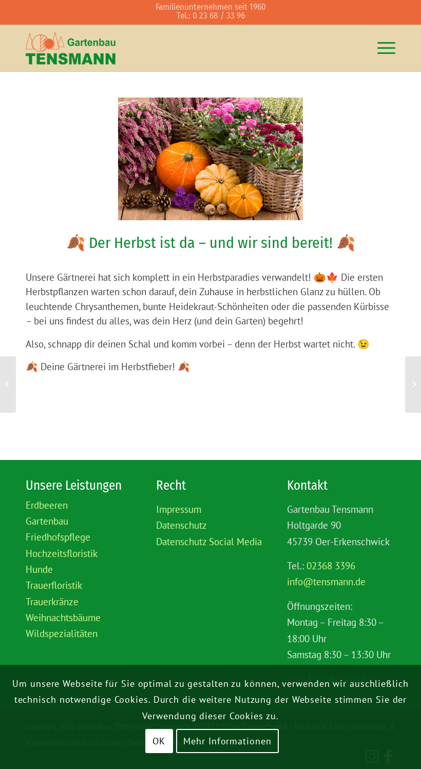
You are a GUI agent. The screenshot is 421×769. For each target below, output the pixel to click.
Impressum (178, 509)
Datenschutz (181, 525)
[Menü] (381, 48)
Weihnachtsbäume (63, 617)
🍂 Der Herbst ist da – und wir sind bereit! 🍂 (210, 243)
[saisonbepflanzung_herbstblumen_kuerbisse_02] (210, 159)
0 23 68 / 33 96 (219, 15)
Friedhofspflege (58, 537)
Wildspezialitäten (62, 633)
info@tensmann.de (326, 581)
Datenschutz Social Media (209, 541)
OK (158, 741)
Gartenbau (47, 521)
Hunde (39, 569)
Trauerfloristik (54, 585)
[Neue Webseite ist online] (8, 384)
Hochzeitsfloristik (62, 553)
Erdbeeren (47, 505)
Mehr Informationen (227, 741)
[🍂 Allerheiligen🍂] (413, 384)
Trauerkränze (52, 601)
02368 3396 (331, 566)
